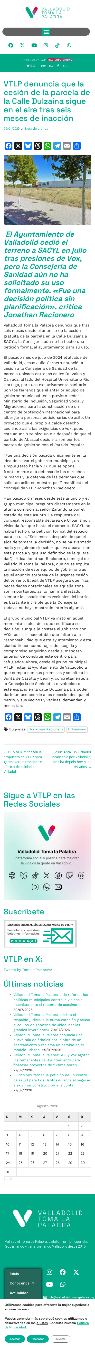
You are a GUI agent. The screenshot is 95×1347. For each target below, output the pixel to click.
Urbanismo (77, 729)
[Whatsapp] (69, 45)
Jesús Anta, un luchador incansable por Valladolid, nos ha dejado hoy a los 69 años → (71, 759)
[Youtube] (34, 45)
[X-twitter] (22, 45)
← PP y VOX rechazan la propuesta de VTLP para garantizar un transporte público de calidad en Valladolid (23, 762)
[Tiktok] (57, 45)
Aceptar (15, 1339)
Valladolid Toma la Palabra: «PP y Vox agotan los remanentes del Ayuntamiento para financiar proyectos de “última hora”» (51, 1060)
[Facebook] (11, 45)
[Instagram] (46, 45)
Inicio (14, 1273)
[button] (46, 32)
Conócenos (19, 1283)
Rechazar (38, 1339)
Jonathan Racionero (46, 729)
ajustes (42, 1323)
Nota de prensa (36, 128)
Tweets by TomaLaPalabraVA (28, 970)
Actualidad (19, 1293)
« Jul (7, 1179)
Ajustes (61, 1339)
